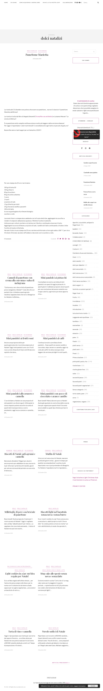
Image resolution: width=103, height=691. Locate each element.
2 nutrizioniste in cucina (85, 101)
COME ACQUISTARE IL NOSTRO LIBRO (29, 2)
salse (74, 373)
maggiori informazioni (79, 686)
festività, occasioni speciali (82, 289)
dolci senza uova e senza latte (53, 570)
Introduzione (77, 309)
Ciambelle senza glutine (90, 172)
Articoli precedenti (60, 662)
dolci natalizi (32, 50)
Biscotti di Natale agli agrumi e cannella (19, 455)
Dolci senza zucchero (80, 281)
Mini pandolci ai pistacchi (54, 277)
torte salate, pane (78, 393)
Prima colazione (78, 357)
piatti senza (76, 345)
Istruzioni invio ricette (80, 313)
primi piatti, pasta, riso (80, 361)
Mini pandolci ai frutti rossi (19, 338)
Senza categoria (78, 389)
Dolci (9, 274)
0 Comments (7, 239)
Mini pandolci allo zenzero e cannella (20, 395)
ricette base (77, 365)
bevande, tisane (78, 233)
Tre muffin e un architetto (43, 116)
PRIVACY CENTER (79, 486)
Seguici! (67, 682)
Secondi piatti (77, 381)
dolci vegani (77, 285)
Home (6, 2)
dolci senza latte (78, 269)
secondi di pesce (78, 377)
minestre (75, 333)
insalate (75, 305)
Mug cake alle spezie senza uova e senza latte (53, 575)
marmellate (76, 325)
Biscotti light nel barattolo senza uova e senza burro (54, 513)
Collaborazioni (68, 2)
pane (74, 337)
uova (74, 397)
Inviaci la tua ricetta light (51, 2)
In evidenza (42, 50)
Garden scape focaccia (90, 163)
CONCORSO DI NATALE (81, 241)
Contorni (76, 249)
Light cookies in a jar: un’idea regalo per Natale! (20, 575)
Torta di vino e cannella (19, 631)
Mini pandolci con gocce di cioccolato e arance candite (53, 395)
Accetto (93, 686)
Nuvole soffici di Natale (53, 631)
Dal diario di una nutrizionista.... (19, 566)
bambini (9, 450)
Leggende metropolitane (81, 317)
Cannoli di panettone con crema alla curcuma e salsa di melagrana (19, 280)
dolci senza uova (78, 273)
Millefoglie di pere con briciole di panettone (20, 513)
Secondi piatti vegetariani (81, 385)
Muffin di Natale (54, 453)
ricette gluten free (79, 369)
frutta (75, 297)
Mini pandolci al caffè (53, 338)
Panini (75, 341)
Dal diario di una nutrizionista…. (83, 253)
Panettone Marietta (37, 54)
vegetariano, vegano (80, 402)
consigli (48, 450)
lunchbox (76, 321)
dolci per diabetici (78, 265)
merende (75, 329)
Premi (75, 353)
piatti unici (76, 349)
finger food (76, 293)
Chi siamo (14, 2)
